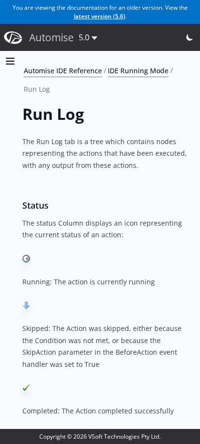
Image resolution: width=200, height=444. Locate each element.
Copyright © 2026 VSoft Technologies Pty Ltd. (100, 436)
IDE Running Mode (138, 70)
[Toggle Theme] (190, 37)
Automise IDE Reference (63, 70)
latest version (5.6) (99, 16)
